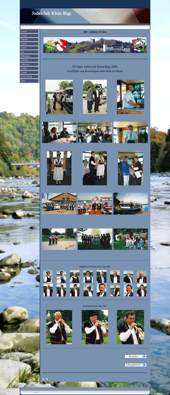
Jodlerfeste (24, 60)
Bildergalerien (25, 56)
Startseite (24, 31)
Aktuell (23, 48)
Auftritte (24, 44)
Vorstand (24, 35)
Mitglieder (24, 40)
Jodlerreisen (25, 64)
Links (23, 81)
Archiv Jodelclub (26, 76)
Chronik (24, 72)
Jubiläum (24, 68)
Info (22, 52)
